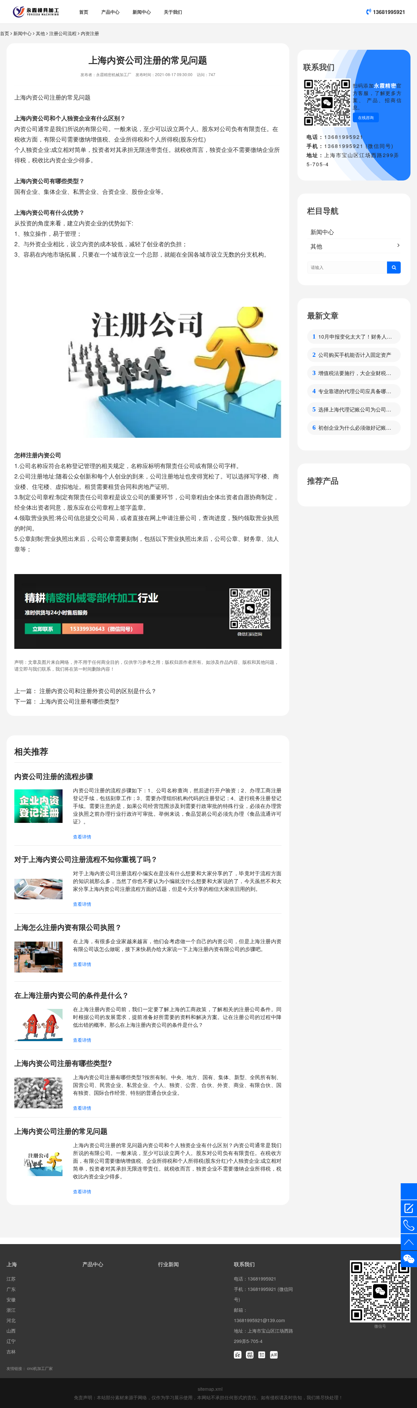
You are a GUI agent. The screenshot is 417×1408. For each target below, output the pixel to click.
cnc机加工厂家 (40, 1368)
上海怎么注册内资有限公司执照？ (68, 927)
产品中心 (110, 11)
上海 (12, 1264)
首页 (83, 11)
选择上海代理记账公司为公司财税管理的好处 (354, 409)
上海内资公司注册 (37, 97)
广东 (11, 1289)
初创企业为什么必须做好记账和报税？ (354, 428)
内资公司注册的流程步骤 (53, 776)
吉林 (11, 1351)
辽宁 (11, 1341)
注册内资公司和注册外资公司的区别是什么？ (98, 690)
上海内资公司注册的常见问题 (61, 1131)
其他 (40, 33)
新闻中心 (142, 11)
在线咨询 (366, 117)
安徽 (11, 1299)
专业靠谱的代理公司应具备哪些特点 (354, 391)
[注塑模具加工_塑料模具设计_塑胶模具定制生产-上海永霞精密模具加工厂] (36, 11)
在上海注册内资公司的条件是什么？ (71, 995)
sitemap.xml (210, 1389)
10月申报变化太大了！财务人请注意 (355, 337)
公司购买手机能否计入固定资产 (354, 354)
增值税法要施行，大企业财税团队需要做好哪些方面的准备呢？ (354, 373)
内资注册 (90, 33)
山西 (11, 1330)
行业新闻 (168, 1264)
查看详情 (82, 836)
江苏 (11, 1278)
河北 (11, 1320)
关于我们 (173, 11)
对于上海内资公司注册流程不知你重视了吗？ (86, 859)
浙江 (11, 1310)
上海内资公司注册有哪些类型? (79, 701)
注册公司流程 (63, 33)
